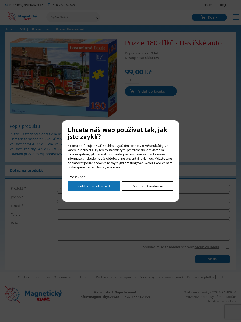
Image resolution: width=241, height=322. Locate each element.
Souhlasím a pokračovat (93, 186)
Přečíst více (75, 177)
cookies (134, 146)
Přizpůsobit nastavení (147, 186)
